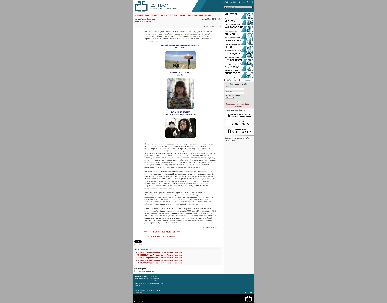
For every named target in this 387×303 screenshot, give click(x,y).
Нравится (138, 245)
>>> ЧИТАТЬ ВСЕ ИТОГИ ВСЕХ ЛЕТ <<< (159, 236)
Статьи (225, 2)
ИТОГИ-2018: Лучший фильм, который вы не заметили (159, 260)
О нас (233, 2)
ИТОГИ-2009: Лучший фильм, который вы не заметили (190, 15)
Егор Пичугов (146, 21)
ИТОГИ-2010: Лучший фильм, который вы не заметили (159, 263)
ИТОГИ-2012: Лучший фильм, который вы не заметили (159, 257)
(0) (220, 26)
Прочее (241, 2)
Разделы (154, 15)
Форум (250, 2)
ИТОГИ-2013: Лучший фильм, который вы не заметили (159, 252)
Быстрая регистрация (235, 104)
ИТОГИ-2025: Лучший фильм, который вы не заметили (159, 255)
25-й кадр (139, 15)
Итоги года (163, 15)
